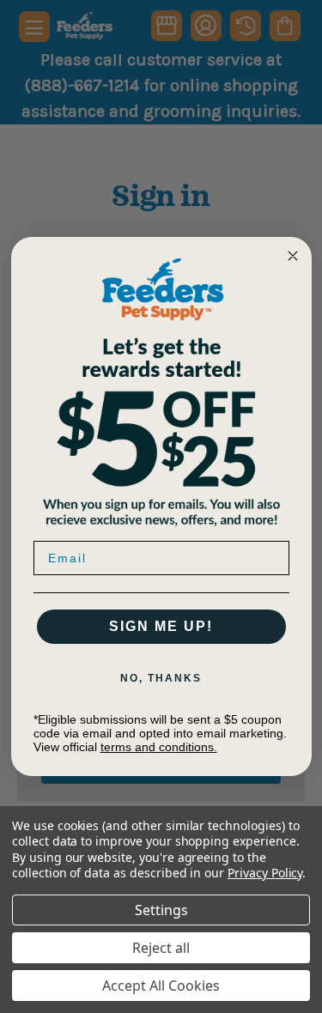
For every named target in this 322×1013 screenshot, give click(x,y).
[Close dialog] (293, 256)
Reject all (161, 947)
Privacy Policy (265, 872)
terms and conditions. (158, 747)
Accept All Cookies (161, 985)
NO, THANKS (161, 678)
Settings (161, 910)
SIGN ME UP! (161, 626)
